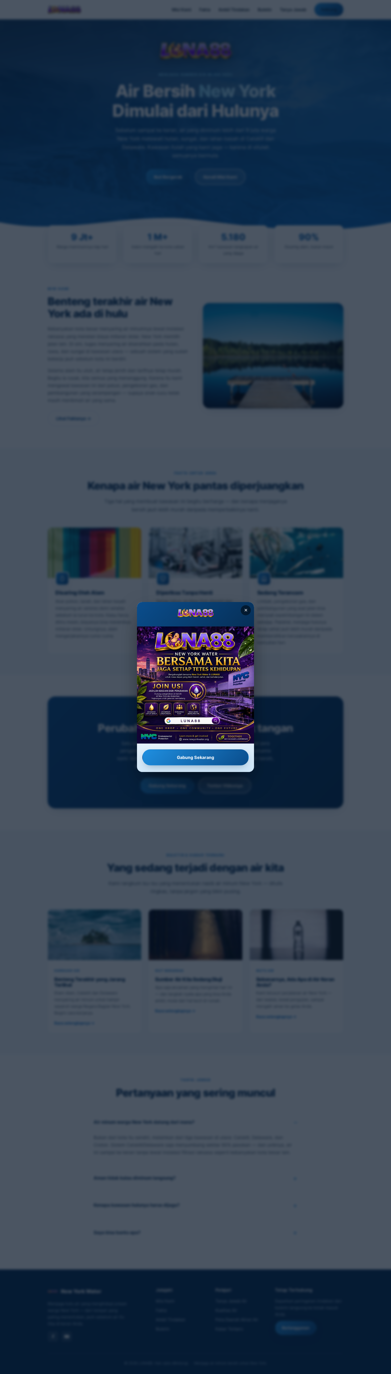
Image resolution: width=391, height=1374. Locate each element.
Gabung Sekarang (195, 757)
